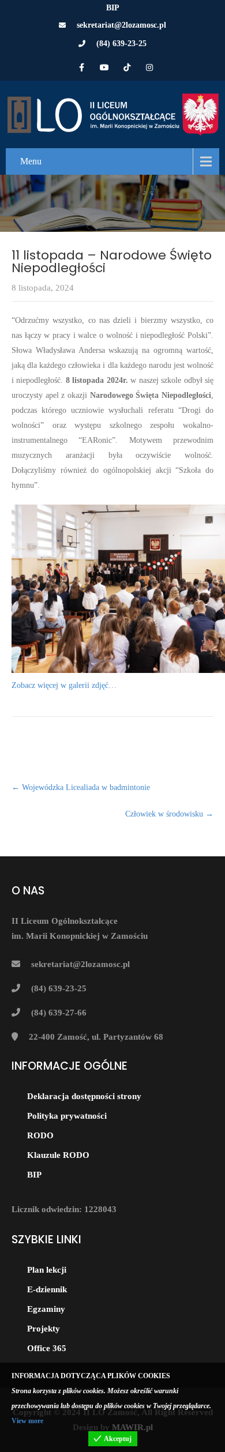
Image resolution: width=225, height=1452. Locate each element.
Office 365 (46, 1348)
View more (27, 1421)
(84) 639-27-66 (59, 1012)
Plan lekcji (46, 1269)
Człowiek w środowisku (169, 814)
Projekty (43, 1328)
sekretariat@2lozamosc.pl (121, 25)
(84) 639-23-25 (121, 43)
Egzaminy (46, 1309)
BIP (112, 7)
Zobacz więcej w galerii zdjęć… (64, 685)
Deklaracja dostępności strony (84, 1096)
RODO (40, 1135)
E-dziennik (47, 1289)
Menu (31, 161)
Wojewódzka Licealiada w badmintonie (81, 787)
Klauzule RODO (58, 1155)
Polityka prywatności (67, 1115)
